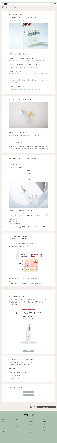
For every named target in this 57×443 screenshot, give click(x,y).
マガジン (30, 432)
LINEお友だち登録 (46, 407)
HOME (3, 6)
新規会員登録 (31, 421)
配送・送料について (45, 427)
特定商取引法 (45, 421)
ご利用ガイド (45, 424)
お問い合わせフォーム (46, 432)
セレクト (3, 427)
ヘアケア (3, 424)
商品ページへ (29, 350)
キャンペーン (4, 421)
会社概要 (44, 430)
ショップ (17, 421)
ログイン (30, 424)
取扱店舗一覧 (17, 426)
